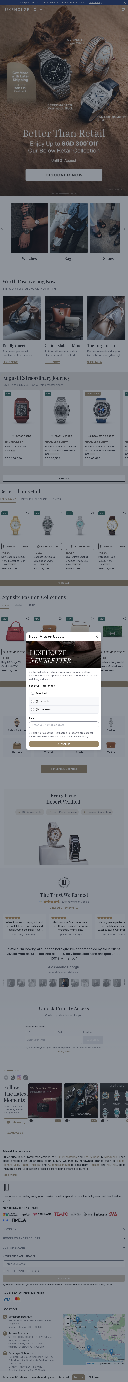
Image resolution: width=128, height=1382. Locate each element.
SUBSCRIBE (64, 744)
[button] (80, 736)
